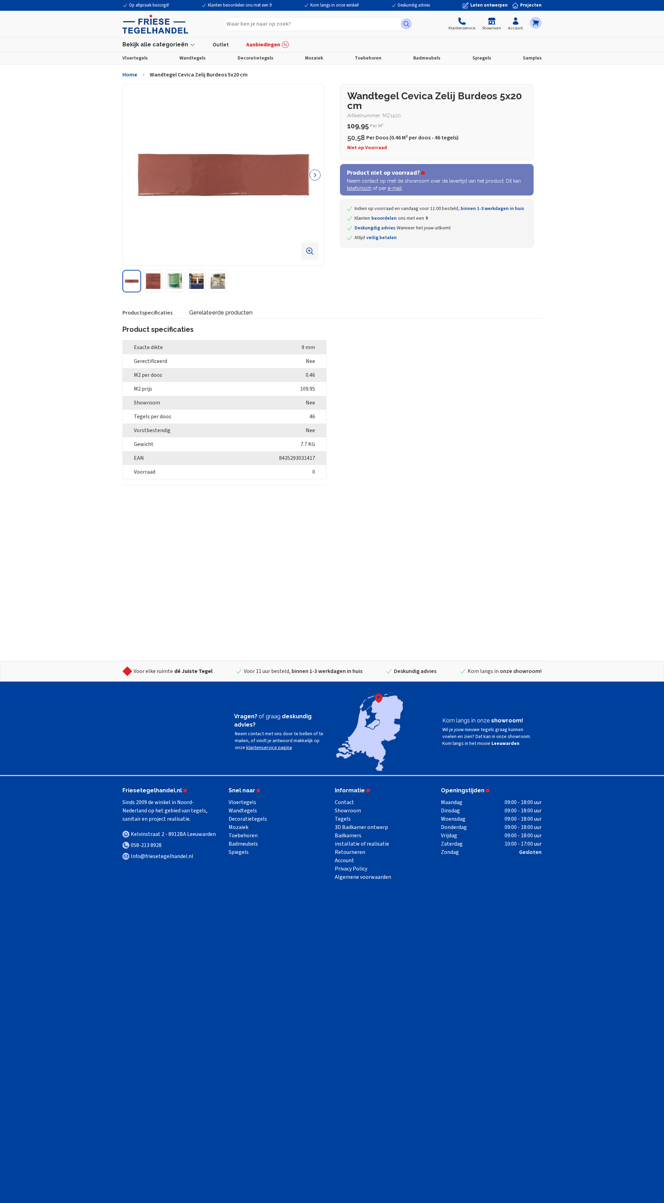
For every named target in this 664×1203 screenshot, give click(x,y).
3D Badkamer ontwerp (361, 827)
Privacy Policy (351, 869)
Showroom (491, 28)
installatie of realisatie (362, 844)
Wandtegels (192, 58)
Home (129, 75)
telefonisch (359, 188)
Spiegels (481, 58)
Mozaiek (314, 58)
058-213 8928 (146, 845)
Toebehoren (368, 58)
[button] (536, 23)
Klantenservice (462, 28)
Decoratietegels (255, 58)
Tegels (343, 819)
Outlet (221, 44)
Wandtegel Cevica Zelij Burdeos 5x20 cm (199, 75)
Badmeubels (426, 58)
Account (515, 28)
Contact (344, 802)
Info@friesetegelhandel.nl (162, 856)
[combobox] (318, 24)
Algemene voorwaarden (363, 877)
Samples (532, 58)
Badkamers (348, 835)
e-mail (395, 188)
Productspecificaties (147, 313)
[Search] (406, 23)
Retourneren (350, 852)
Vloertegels (135, 58)
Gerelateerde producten (220, 312)
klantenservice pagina (269, 747)
